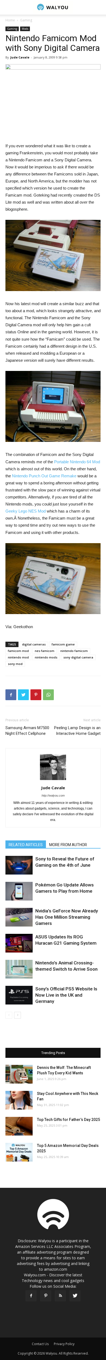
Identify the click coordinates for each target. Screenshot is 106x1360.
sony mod (15, 664)
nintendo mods (46, 657)
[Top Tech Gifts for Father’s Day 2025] (19, 1126)
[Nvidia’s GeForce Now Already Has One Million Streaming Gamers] (19, 917)
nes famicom (44, 651)
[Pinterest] (45, 1295)
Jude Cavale (19, 57)
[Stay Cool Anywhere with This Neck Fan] (19, 1100)
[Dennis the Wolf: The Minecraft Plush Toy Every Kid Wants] (19, 1074)
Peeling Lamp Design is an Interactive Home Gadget (77, 730)
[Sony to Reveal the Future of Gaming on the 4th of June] (19, 865)
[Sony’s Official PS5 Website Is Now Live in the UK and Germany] (19, 995)
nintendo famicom (74, 651)
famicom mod (18, 651)
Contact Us (40, 1344)
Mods (25, 29)
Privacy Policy (64, 1344)
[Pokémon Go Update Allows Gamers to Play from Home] (19, 891)
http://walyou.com (53, 795)
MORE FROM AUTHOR (68, 845)
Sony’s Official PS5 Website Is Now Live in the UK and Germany (66, 995)
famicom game (63, 644)
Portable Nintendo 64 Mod (77, 461)
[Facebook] (31, 1295)
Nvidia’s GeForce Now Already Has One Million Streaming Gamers (66, 917)
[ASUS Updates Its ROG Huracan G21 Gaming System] (19, 943)
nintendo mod (18, 657)
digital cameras (34, 644)
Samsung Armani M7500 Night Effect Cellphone (27, 730)
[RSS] (60, 1295)
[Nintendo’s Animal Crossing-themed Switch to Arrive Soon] (19, 969)
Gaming (26, 20)
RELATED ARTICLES (26, 845)
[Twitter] (75, 1295)
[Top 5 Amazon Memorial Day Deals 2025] (19, 1152)
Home (10, 20)
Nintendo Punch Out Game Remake (44, 476)
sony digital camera (78, 657)
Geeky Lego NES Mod (26, 511)
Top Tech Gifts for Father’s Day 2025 (68, 1119)
